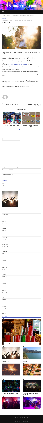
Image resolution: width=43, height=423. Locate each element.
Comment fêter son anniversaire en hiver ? (13, 343)
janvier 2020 (5, 258)
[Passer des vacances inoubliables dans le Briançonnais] (32, 353)
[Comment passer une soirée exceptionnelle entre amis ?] (11, 369)
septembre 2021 (5, 226)
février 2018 (5, 301)
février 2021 (5, 235)
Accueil (3, 15)
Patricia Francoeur (6, 24)
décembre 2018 (5, 281)
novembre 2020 (5, 242)
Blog (4, 183)
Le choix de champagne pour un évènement (9, 172)
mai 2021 (4, 230)
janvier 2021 (5, 237)
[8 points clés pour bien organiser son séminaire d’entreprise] (32, 403)
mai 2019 (4, 272)
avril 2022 (4, 221)
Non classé (8, 15)
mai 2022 (4, 219)
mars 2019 (4, 274)
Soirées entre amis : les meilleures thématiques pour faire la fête (31, 377)
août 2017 (4, 313)
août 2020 (5, 249)
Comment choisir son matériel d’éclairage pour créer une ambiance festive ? (11, 361)
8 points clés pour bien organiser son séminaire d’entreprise (31, 411)
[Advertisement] (21, 152)
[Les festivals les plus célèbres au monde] (12, 118)
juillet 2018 (5, 292)
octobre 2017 (5, 311)
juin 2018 (4, 295)
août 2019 (4, 265)
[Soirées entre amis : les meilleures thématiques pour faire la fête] (32, 369)
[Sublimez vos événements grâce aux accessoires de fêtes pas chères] (32, 386)
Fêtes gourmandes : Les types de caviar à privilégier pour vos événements (13, 167)
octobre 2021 (5, 223)
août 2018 (4, 290)
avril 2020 (4, 253)
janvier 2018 (5, 304)
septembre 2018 (5, 288)
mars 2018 (4, 299)
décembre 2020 (5, 239)
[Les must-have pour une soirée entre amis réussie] (11, 403)
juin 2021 (4, 228)
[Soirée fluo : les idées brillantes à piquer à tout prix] (11, 386)
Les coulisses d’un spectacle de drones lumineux (9, 169)
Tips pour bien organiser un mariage (7, 174)
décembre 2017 (5, 306)
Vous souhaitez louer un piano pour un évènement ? (10, 177)
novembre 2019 (5, 260)
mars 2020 (4, 255)
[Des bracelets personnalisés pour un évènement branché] (31, 118)
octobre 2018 (5, 285)
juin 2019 (4, 269)
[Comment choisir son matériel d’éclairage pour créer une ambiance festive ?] (11, 353)
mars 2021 (4, 232)
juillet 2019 (5, 267)
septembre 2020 (5, 246)
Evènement (5, 185)
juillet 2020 (5, 251)
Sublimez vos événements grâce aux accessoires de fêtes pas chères (31, 394)
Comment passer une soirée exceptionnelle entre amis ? (10, 377)
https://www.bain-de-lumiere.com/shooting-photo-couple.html (18, 64)
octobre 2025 (5, 214)
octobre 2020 (5, 244)
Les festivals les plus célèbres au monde (12, 125)
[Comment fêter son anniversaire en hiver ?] (21, 332)
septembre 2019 (5, 262)
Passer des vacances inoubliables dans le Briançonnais (30, 361)
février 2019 (5, 276)
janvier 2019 (5, 278)
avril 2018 (4, 297)
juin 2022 (4, 216)
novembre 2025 (5, 212)
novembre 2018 (5, 283)
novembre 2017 (5, 308)
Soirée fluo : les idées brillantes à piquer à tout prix (11, 393)
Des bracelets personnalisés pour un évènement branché (31, 126)
